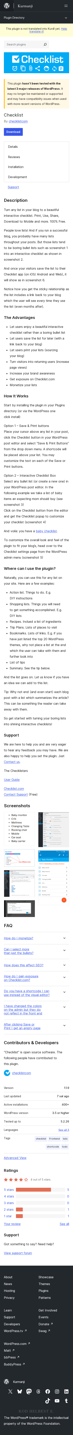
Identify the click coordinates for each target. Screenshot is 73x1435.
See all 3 (63, 1129)
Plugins (43, 1291)
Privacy (9, 1298)
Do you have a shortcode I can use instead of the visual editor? (27, 993)
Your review (12, 1224)
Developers (12, 1324)
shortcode (53, 1146)
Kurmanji (19, 1382)
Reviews (14, 157)
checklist (41, 1138)
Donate (46, 1324)
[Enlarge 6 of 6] (64, 856)
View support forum (18, 1253)
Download (13, 131)
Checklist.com (14, 789)
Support (13, 187)
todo (65, 1146)
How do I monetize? (18, 938)
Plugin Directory (14, 17)
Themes (44, 1284)
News (8, 1284)
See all (64, 1224)
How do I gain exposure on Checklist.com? (21, 978)
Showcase (46, 1277)
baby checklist (46, 531)
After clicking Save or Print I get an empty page (22, 1026)
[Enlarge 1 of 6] (30, 817)
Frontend (54, 1138)
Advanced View (15, 1158)
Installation (16, 167)
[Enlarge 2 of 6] (30, 854)
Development (17, 177)
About (8, 1277)
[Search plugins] (45, 44)
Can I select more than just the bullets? (18, 951)
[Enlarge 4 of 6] (30, 905)
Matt (9, 1350)
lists (65, 1138)
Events (43, 1317)
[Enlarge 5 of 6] (64, 817)
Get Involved (48, 1310)
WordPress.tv (15, 1331)
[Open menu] (67, 6)
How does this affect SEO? (23, 965)
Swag (44, 1331)
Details (13, 147)
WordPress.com (17, 1344)
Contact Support (16, 794)
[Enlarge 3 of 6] (30, 875)
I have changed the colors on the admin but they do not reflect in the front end (23, 1009)
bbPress (12, 1357)
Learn (8, 1310)
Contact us (12, 762)
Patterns (45, 1298)
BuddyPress (14, 1364)
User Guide (12, 780)
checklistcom (18, 121)
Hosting (9, 1291)
